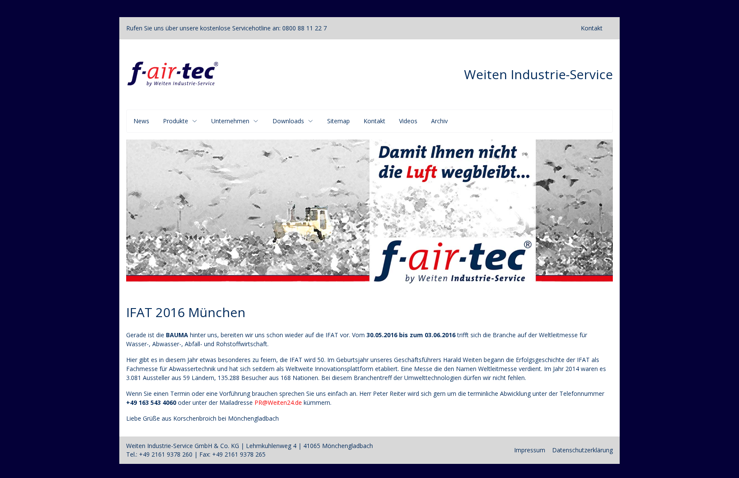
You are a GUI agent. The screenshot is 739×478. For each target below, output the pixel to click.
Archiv (439, 121)
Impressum (529, 450)
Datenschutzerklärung (582, 450)
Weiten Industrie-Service (538, 74)
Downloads (288, 121)
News (141, 121)
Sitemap (338, 121)
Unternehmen (230, 121)
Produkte (175, 121)
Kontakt (592, 28)
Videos (408, 121)
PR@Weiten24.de (278, 402)
